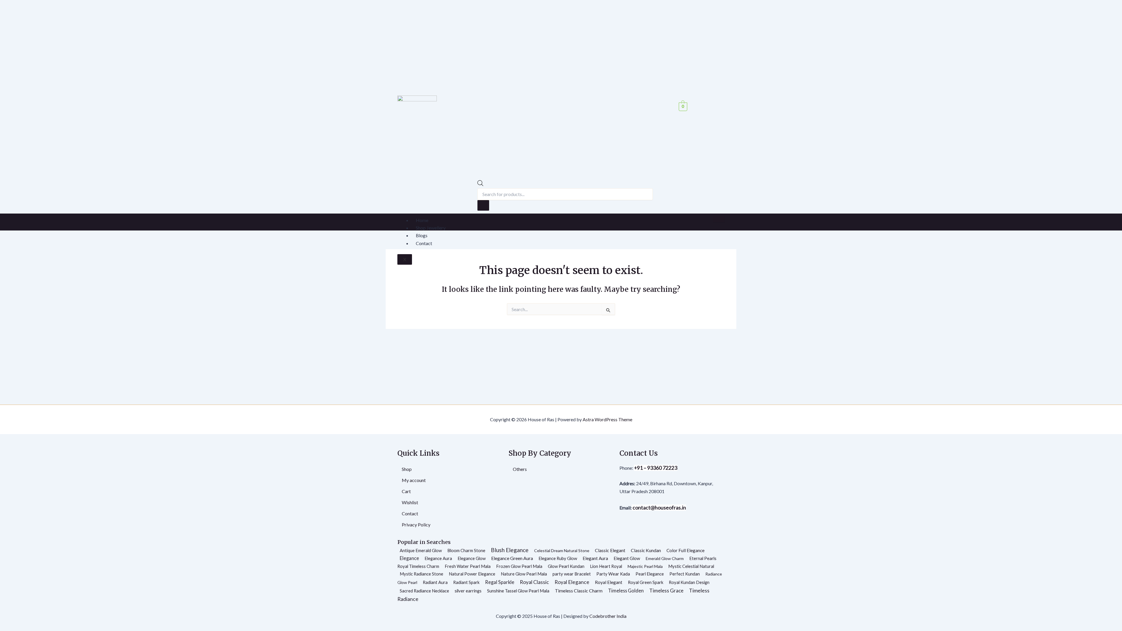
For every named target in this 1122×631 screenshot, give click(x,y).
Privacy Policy (416, 524)
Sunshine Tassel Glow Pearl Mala (518, 590)
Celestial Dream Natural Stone (561, 550)
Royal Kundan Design (689, 582)
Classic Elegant (610, 550)
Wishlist (410, 502)
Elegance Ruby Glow (558, 558)
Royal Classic (534, 582)
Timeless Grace (666, 590)
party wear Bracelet (572, 573)
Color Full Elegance (685, 550)
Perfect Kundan (684, 573)
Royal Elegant (608, 582)
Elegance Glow (472, 558)
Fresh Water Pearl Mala (468, 566)
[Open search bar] (480, 184)
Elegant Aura (595, 558)
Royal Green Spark (645, 582)
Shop (407, 469)
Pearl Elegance (650, 573)
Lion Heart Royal (606, 566)
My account (414, 480)
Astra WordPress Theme (607, 419)
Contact (424, 243)
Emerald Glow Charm (665, 558)
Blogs (421, 235)
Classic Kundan (646, 550)
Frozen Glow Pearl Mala (519, 566)
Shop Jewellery (431, 227)
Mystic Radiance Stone (421, 573)
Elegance (409, 558)
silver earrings (468, 590)
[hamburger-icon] (719, 219)
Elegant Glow (627, 558)
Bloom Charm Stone (466, 550)
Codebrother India (607, 616)
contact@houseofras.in (659, 508)
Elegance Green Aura (512, 558)
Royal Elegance (572, 582)
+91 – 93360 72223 (655, 468)
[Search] (483, 205)
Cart (406, 491)
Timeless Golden (626, 590)
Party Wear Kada (613, 573)
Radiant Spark (466, 582)
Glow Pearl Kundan (566, 566)
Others (520, 469)
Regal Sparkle (499, 582)
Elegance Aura (438, 558)
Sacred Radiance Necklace (424, 590)
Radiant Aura (435, 582)
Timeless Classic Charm (578, 590)
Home (422, 220)
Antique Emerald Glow (421, 550)
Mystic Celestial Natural (691, 566)
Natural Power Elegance (472, 573)
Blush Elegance (510, 550)
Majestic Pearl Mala (645, 566)
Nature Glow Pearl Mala (524, 573)
